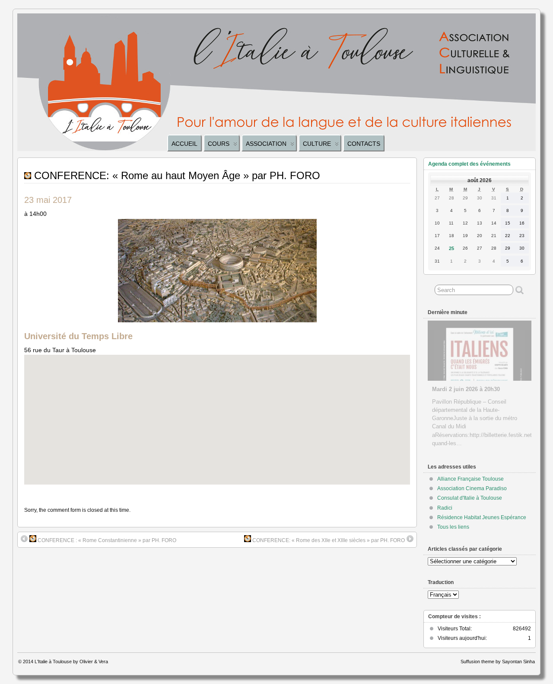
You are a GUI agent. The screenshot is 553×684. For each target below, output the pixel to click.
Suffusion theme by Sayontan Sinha (498, 661)
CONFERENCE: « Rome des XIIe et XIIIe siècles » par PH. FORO (328, 540)
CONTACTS (363, 143)
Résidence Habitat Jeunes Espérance (481, 517)
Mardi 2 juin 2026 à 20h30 (466, 389)
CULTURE (317, 143)
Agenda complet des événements (469, 164)
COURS (218, 143)
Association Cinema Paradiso (472, 488)
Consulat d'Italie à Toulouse (469, 498)
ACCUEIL (184, 143)
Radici (444, 508)
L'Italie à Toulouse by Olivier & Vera (71, 661)
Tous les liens (453, 527)
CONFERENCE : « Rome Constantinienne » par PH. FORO (106, 540)
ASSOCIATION (266, 143)
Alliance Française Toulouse (470, 479)
